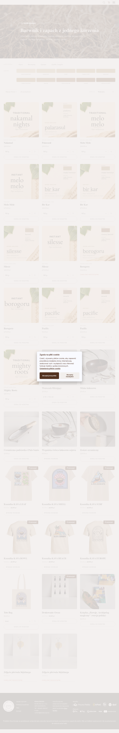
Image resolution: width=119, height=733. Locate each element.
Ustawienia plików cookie (50, 368)
